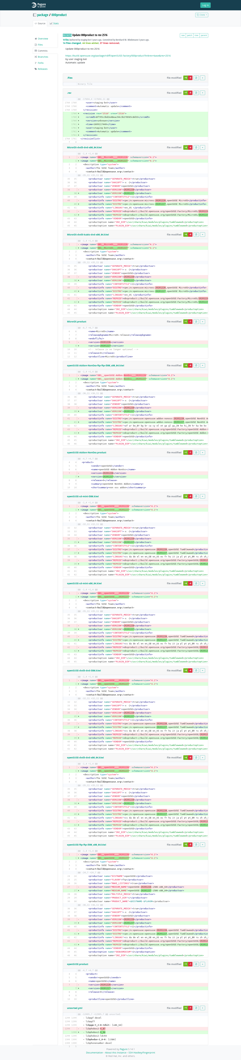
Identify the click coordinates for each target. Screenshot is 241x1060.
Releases (42, 68)
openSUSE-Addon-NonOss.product (86, 452)
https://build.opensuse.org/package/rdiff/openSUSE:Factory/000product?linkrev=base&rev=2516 (118, 55)
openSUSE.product (77, 964)
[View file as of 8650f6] (196, 78)
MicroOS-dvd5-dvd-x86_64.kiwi (84, 147)
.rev (69, 92)
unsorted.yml (74, 1008)
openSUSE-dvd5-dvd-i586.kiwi (84, 670)
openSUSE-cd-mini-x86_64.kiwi (84, 583)
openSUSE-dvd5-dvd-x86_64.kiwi (85, 757)
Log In (205, 5)
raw (183, 35)
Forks (40, 62)
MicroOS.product (76, 321)
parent (204, 35)
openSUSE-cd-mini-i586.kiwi (83, 496)
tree (196, 35)
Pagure (124, 1049)
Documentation (94, 1052)
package (42, 14)
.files (69, 77)
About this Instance (115, 1052)
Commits (42, 50)
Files (40, 44)
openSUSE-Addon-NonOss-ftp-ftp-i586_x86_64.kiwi (95, 365)
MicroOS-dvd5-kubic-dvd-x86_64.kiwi (88, 234)
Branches (42, 56)
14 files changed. (72, 43)
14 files (66, 39)
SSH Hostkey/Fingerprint (142, 1052)
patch (189, 35)
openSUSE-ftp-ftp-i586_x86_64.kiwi (86, 844)
